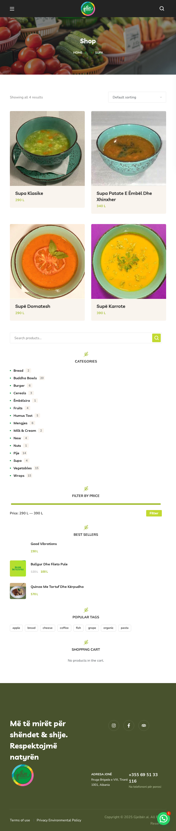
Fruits (21, 408)
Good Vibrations (44, 544)
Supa (20, 460)
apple (16, 628)
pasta (125, 628)
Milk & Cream (28, 430)
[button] (163, 8)
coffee (64, 628)
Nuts (20, 445)
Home (77, 53)
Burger (22, 385)
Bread (21, 370)
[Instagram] (113, 725)
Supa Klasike (29, 193)
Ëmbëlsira (25, 400)
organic (108, 628)
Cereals (23, 393)
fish (78, 628)
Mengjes (23, 423)
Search (156, 338)
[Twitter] (143, 725)
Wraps (22, 475)
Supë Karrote (111, 306)
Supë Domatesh (32, 306)
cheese (48, 628)
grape (92, 628)
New (20, 438)
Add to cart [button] (74, 211)
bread (31, 628)
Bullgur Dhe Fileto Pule (49, 564)
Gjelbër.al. (142, 817)
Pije (20, 453)
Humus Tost (26, 415)
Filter (154, 513)
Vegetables (26, 468)
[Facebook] (128, 725)
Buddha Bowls (29, 378)
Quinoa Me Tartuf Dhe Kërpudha (57, 586)
